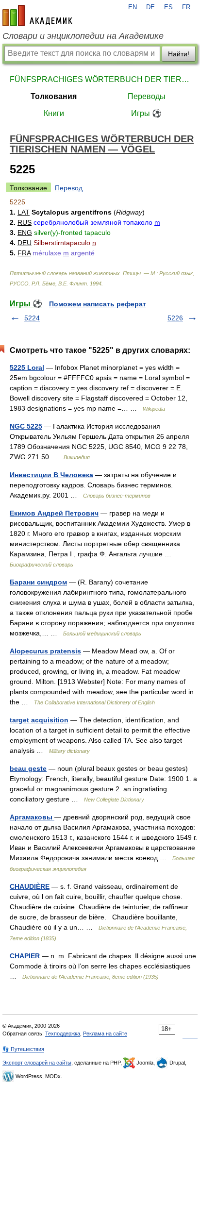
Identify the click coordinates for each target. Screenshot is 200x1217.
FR (186, 7)
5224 (32, 318)
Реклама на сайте (105, 1033)
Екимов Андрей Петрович (54, 513)
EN (132, 7)
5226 (175, 318)
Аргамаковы (32, 817)
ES (168, 7)
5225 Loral (27, 367)
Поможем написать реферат (97, 304)
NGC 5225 (26, 426)
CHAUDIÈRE (30, 886)
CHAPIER (25, 956)
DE (150, 7)
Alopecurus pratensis (45, 651)
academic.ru (37, 15)
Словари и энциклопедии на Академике (83, 36)
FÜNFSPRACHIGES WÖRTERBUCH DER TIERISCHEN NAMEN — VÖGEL (100, 79)
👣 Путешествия (23, 1049)
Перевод (69, 188)
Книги (54, 113)
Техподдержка (62, 1033)
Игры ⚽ (146, 113)
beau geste (28, 768)
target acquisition (39, 720)
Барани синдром (38, 582)
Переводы (147, 96)
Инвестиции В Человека (51, 475)
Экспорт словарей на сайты (36, 1063)
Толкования (54, 96)
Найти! (178, 54)
